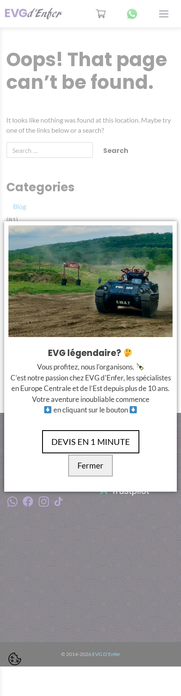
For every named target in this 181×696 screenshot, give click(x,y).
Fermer (90, 465)
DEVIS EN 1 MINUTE (90, 441)
